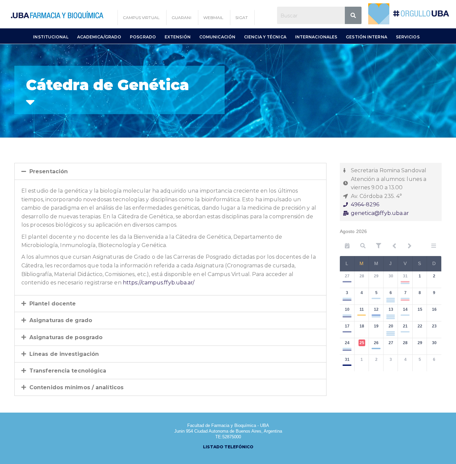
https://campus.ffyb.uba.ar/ (159, 282)
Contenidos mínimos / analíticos (76, 387)
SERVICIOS (408, 36)
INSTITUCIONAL (50, 36)
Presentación (48, 171)
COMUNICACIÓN (217, 36)
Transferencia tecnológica (67, 371)
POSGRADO (143, 36)
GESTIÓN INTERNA (366, 36)
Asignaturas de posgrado (65, 337)
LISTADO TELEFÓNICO (228, 446)
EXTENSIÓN (178, 36)
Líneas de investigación (64, 354)
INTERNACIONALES (316, 36)
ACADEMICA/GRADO (99, 36)
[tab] (170, 171)
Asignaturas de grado (60, 320)
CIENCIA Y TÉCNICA (265, 36)
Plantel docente (52, 303)
